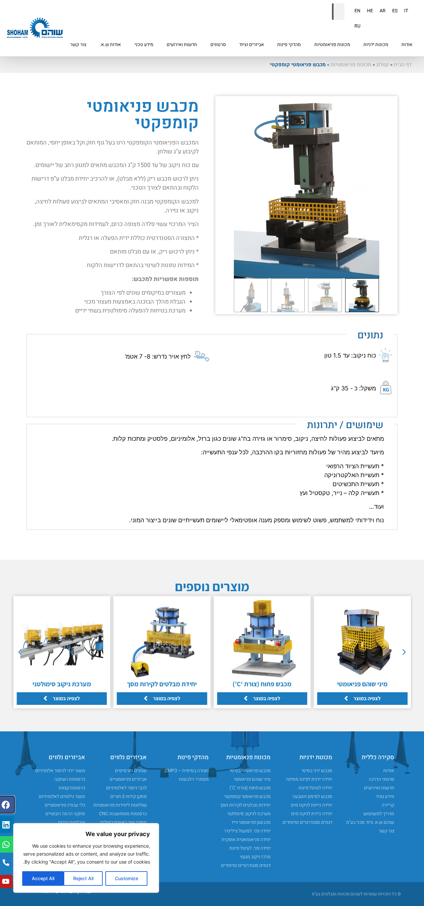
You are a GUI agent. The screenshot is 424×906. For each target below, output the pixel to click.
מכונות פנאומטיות (248, 757)
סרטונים (218, 44)
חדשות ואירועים (182, 44)
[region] (86, 858)
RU (357, 26)
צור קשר (78, 44)
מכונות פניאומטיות (332, 44)
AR (383, 10)
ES (395, 10)
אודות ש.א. (110, 44)
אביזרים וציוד (251, 44)
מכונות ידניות (375, 44)
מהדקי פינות (289, 44)
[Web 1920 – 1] (306, 187)
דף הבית (402, 64)
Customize (126, 878)
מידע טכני (143, 44)
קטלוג (382, 64)
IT (406, 10)
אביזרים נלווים (128, 757)
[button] (404, 652)
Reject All (83, 878)
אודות (406, 44)
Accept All (43, 878)
